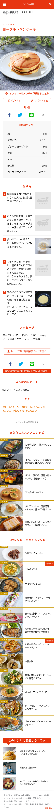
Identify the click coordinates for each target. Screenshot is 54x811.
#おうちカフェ (37, 407)
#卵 (4, 407)
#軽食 (25, 407)
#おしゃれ (18, 411)
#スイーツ (14, 407)
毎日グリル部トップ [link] (11, 12)
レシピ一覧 (26, 12)
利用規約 (48, 808)
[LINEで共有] (32, 115)
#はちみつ (31, 411)
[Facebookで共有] (10, 115)
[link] (26, 12)
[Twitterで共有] (21, 115)
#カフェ (7, 411)
